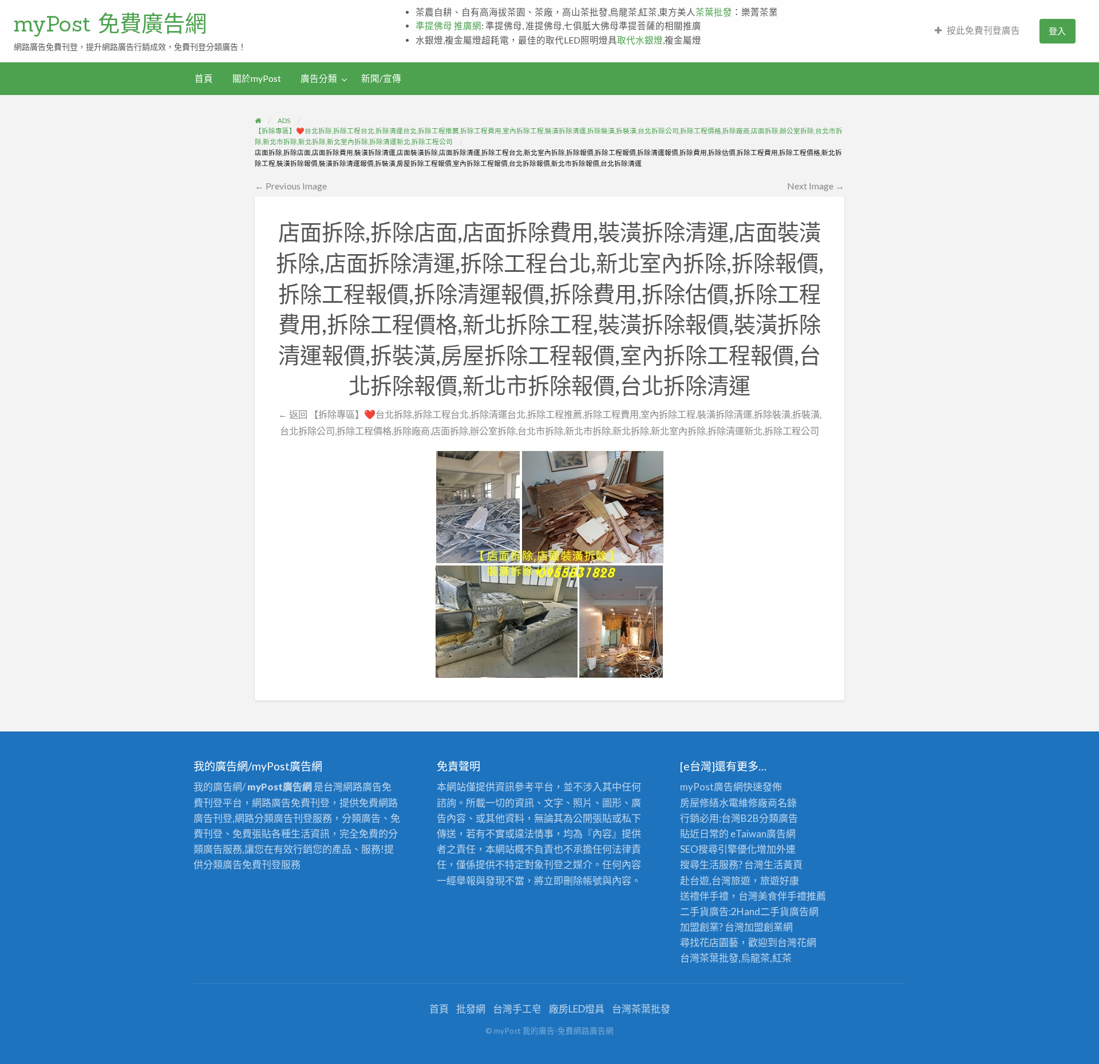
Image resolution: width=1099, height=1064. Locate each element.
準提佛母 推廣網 (448, 26)
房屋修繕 (699, 803)
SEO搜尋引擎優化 (718, 849)
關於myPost (256, 78)
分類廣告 (778, 818)
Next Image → (815, 185)
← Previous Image (291, 185)
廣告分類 (319, 78)
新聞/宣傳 (381, 78)
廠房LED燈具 (576, 1009)
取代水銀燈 (640, 40)
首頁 (204, 78)
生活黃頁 (783, 865)
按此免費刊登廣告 (983, 30)
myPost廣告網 (711, 787)
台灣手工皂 (517, 1009)
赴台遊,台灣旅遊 (715, 881)
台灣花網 (796, 942)
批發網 (470, 1009)
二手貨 (774, 911)
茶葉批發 (713, 12)
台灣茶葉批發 (709, 958)
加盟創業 (763, 927)
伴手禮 (792, 896)
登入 (1057, 31)
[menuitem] (977, 31)
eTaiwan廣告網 (763, 834)
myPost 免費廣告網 (110, 23)
